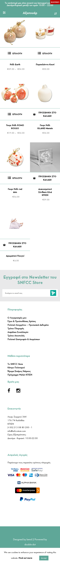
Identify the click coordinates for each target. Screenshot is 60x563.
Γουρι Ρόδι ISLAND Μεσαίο (45, 127)
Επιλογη (17, 53)
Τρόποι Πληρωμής (16, 328)
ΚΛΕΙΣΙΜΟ (55, 2)
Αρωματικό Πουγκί (15, 256)
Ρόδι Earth (15, 64)
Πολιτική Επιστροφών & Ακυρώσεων (24, 339)
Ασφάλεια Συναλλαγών (18, 332)
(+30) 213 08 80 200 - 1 (20, 427)
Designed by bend (22, 539)
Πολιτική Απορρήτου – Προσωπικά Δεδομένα (28, 325)
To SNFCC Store (15, 364)
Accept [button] (44, 558)
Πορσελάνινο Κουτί (45, 64)
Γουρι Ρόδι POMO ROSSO (15, 127)
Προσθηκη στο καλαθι (47, 114)
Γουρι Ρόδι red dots (15, 191)
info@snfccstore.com (17, 431)
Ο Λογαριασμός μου (17, 317)
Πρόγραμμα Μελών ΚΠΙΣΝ (20, 374)
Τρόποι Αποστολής (16, 335)
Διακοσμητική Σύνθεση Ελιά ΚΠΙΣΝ (45, 192)
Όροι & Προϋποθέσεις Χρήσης (22, 321)
